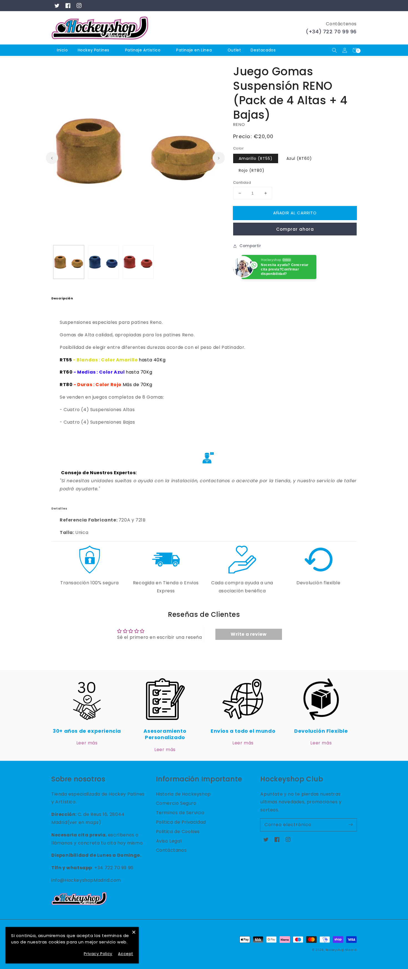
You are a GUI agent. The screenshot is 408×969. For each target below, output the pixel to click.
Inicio (62, 50)
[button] (334, 50)
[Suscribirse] (350, 825)
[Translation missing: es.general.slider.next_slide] (219, 158)
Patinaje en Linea (194, 50)
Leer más (87, 743)
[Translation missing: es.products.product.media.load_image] (68, 262)
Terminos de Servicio (180, 812)
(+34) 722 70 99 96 (331, 31)
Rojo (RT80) (252, 170)
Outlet (234, 50)
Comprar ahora (295, 229)
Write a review (248, 634)
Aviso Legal (169, 841)
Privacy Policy (98, 953)
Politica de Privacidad (181, 822)
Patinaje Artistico (143, 50)
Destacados (264, 50)
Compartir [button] (250, 246)
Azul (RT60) (299, 158)
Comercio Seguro (176, 803)
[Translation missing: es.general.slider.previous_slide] (52, 158)
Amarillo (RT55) (256, 158)
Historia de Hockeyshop (183, 794)
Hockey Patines (93, 50)
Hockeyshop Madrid (341, 950)
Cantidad (242, 182)
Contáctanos (171, 850)
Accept (125, 953)
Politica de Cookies (178, 831)
